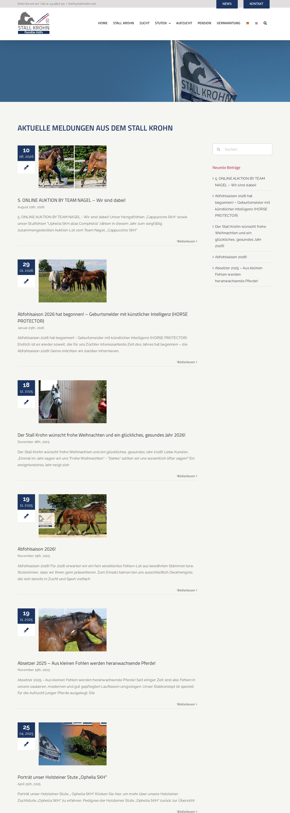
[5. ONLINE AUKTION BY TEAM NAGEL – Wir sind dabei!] (73, 166)
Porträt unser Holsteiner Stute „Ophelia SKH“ (73, 736)
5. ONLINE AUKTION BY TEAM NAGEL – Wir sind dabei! (73, 156)
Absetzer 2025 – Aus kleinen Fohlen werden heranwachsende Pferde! (73, 619)
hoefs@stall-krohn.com (82, 3)
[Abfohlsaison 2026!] (73, 515)
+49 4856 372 (57, 3)
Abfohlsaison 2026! (73, 511)
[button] (265, 23)
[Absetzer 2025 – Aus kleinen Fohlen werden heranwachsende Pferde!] (73, 629)
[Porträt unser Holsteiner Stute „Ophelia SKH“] (73, 743)
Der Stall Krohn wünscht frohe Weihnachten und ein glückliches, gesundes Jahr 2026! (73, 387)
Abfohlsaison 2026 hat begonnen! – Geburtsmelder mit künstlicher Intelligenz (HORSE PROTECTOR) (73, 266)
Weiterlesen (186, 241)
